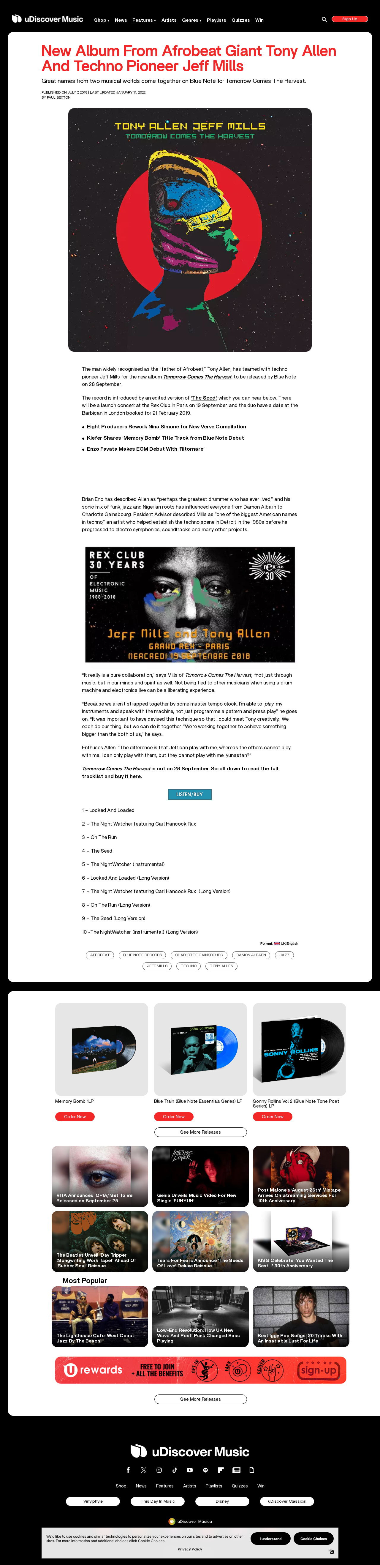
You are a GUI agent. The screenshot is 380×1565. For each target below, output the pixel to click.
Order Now (75, 1117)
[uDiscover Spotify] (205, 1470)
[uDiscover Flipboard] (221, 1470)
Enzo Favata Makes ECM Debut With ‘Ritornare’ (146, 449)
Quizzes (241, 20)
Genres (190, 20)
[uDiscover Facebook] (128, 1470)
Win (259, 20)
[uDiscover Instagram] (159, 1470)
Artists (169, 20)
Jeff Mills (157, 966)
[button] (101, 1062)
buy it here (128, 776)
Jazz (284, 955)
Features (142, 20)
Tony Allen (221, 966)
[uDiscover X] (144, 1470)
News (121, 20)
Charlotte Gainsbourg (199, 955)
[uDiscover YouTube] (190, 1470)
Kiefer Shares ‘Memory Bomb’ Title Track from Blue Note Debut (165, 438)
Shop (100, 20)
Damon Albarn (251, 955)
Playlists (216, 20)
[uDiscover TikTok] (174, 1470)
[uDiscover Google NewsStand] (236, 1470)
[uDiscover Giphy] (252, 1470)
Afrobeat (100, 955)
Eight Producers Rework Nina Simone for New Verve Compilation (166, 427)
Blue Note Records (142, 955)
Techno (189, 966)
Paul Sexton (59, 97)
